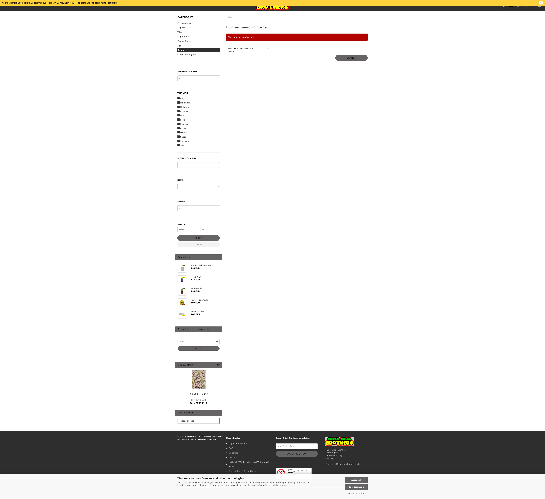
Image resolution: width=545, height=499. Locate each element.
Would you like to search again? (240, 50)
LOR (182, 115)
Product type (187, 71)
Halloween (185, 102)
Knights (184, 111)
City (182, 98)
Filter (198, 238)
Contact (233, 457)
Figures (181, 27)
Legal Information (238, 443)
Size (180, 180)
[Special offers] (218, 365)
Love (182, 120)
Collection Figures (186, 54)
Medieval (184, 124)
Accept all (356, 480)
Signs (180, 45)
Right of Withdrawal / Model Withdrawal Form (249, 464)
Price (181, 224)
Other (183, 128)
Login (198, 348)
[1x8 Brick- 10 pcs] (199, 379)
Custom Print (184, 23)
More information (356, 493)
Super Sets (183, 36)
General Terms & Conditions (242, 471)
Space (183, 137)
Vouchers (233, 453)
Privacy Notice (281, 485)
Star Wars (185, 141)
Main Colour (186, 158)
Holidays (184, 107)
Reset (198, 244)
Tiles (179, 32)
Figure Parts (183, 41)
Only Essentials (356, 487)
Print (181, 201)
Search (351, 58)
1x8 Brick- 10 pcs (198, 393)
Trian (182, 145)
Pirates (183, 132)
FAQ (231, 448)
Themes (182, 93)
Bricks (180, 50)
